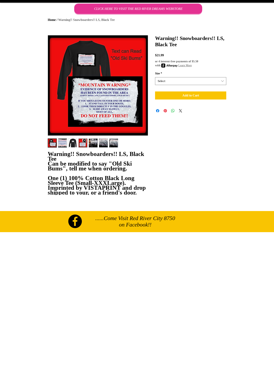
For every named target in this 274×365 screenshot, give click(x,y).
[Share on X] (180, 110)
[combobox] (190, 81)
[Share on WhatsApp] (172, 110)
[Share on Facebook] (157, 110)
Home (52, 20)
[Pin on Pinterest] (165, 110)
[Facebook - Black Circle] (75, 221)
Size (158, 73)
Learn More (185, 65)
